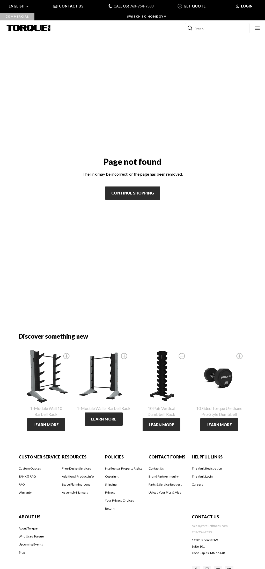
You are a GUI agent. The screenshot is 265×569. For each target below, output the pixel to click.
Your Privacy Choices (119, 500)
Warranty (25, 492)
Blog (22, 552)
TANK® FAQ (27, 476)
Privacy (110, 492)
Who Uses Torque (31, 536)
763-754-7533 (142, 6)
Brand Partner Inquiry (164, 476)
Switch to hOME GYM (147, 16)
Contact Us (156, 468)
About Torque (28, 528)
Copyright (112, 476)
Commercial (17, 16)
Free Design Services (76, 468)
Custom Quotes (30, 468)
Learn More (46, 424)
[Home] (28, 28)
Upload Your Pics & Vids (165, 492)
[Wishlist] (66, 356)
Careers (197, 484)
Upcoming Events (31, 544)
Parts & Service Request (165, 484)
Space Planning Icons (76, 484)
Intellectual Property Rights (123, 468)
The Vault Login (202, 476)
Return (110, 508)
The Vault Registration (207, 468)
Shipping (110, 484)
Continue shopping (132, 193)
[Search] (190, 28)
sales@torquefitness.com (210, 526)
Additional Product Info (78, 476)
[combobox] (217, 28)
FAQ (22, 484)
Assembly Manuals (75, 492)
